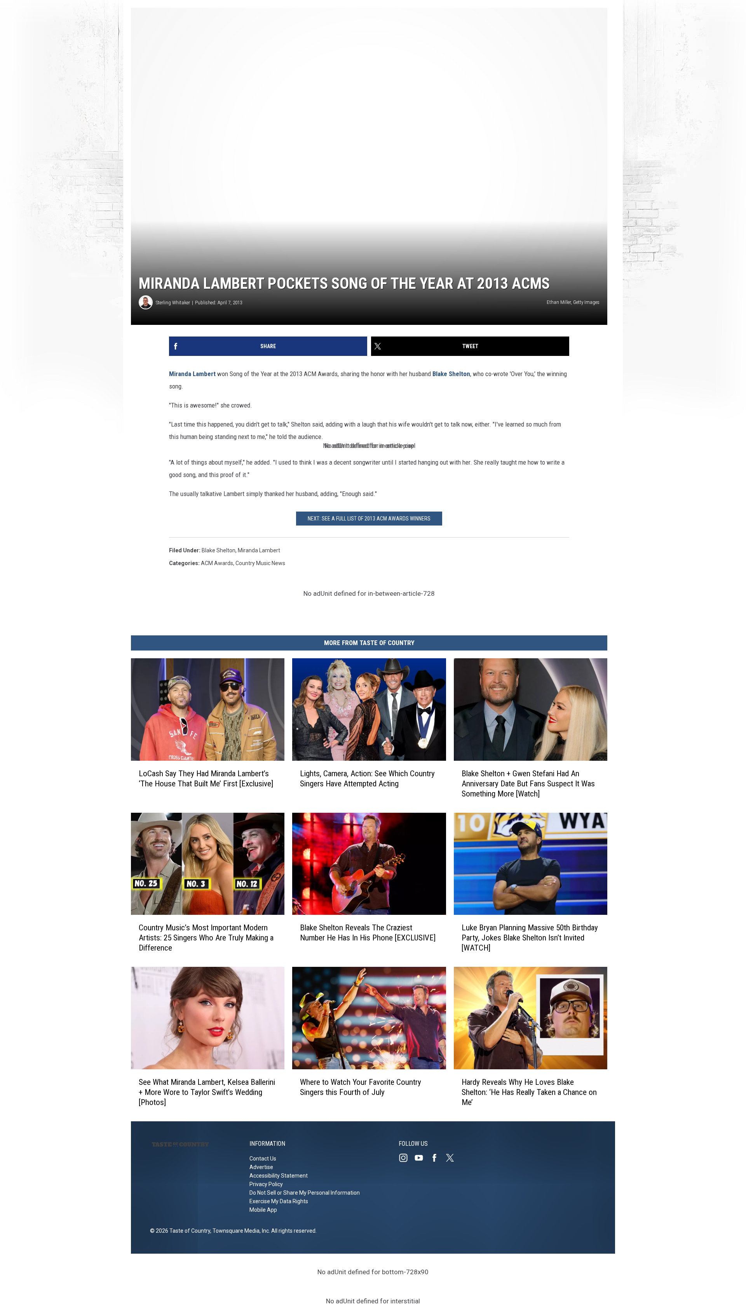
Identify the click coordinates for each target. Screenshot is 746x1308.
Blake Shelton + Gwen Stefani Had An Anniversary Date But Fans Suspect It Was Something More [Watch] (528, 783)
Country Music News (260, 563)
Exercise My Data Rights (278, 1201)
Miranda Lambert (192, 374)
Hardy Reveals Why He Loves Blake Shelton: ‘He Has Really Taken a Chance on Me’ (529, 1092)
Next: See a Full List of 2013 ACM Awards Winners (369, 518)
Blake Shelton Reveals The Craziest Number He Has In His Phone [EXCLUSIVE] (368, 932)
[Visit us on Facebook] (437, 1157)
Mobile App (263, 1210)
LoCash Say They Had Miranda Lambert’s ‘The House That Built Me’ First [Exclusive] (206, 778)
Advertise (261, 1167)
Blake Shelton (451, 374)
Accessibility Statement (278, 1176)
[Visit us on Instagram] (406, 1157)
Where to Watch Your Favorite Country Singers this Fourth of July (360, 1087)
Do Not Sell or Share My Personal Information (304, 1193)
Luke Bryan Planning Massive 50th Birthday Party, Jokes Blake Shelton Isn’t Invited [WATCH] (530, 937)
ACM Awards (217, 563)
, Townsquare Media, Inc (239, 1231)
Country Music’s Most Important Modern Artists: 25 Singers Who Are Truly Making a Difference (206, 937)
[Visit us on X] (453, 1157)
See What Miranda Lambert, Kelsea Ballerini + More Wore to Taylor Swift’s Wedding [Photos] (207, 1092)
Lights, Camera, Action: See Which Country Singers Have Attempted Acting (367, 778)
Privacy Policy (266, 1184)
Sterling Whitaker (173, 302)
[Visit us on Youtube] (422, 1157)
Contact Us (262, 1158)
